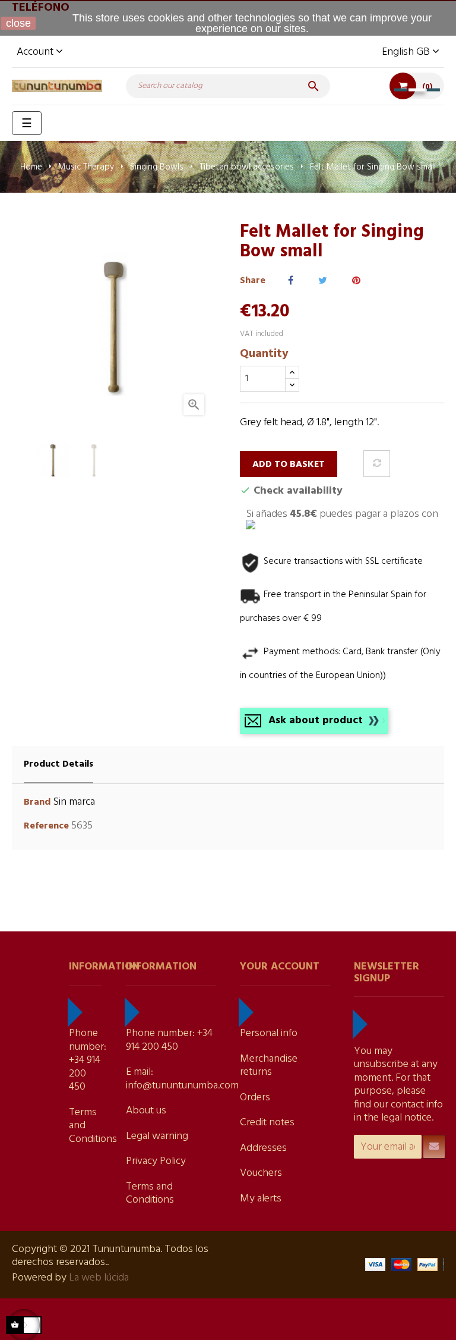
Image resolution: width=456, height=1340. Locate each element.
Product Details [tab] (58, 764)
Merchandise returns (268, 1065)
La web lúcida (99, 1277)
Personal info (268, 1033)
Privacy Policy (156, 1161)
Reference (46, 826)
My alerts (260, 1198)
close (18, 23)
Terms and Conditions (150, 1193)
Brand (37, 802)
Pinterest (356, 281)
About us (146, 1110)
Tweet (322, 281)
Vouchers (261, 1173)
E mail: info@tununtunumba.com (182, 1078)
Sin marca (74, 802)
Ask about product (315, 720)
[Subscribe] (434, 1147)
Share (290, 281)
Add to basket (288, 464)
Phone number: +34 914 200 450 (87, 1060)
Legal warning (157, 1136)
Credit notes (267, 1122)
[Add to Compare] (376, 463)
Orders (255, 1097)
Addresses (263, 1148)
